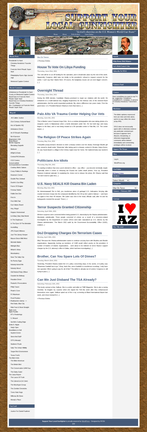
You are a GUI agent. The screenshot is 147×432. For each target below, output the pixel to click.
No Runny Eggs (16, 261)
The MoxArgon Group (18, 385)
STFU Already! (16, 340)
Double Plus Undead (18, 179)
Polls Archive (75, 34)
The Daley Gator (16, 372)
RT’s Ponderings (16, 314)
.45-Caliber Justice (17, 118)
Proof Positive (15, 298)
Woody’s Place (16, 400)
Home (56, 34)
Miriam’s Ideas (16, 249)
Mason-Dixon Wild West (19, 238)
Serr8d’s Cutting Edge (18, 322)
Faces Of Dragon (17, 186)
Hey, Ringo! (15, 208)
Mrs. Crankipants (15, 105)
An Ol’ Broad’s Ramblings (19, 133)
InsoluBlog (14, 227)
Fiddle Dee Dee (16, 193)
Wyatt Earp (13, 97)
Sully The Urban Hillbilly (19, 348)
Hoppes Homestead (18, 212)
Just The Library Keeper (19, 235)
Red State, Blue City (18, 303)
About (64, 34)
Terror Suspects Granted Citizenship (64, 207)
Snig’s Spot (14, 327)
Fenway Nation (16, 190)
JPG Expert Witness (18, 231)
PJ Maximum (15, 294)
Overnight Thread (50, 90)
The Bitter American (17, 361)
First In (13, 197)
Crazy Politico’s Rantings (19, 171)
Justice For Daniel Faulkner (20, 411)
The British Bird (16, 364)
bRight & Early (16, 153)
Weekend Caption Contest (20, 81)
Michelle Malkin (16, 242)
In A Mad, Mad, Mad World (20, 216)
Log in (116, 159)
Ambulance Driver (17, 129)
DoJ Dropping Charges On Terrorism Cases (69, 233)
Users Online (89, 34)
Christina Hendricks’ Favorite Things (21, 64)
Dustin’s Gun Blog (17, 182)
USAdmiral (12, 92)
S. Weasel (14, 318)
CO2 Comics (15, 160)
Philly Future (15, 287)
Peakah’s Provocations (19, 283)
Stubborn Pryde (16, 344)
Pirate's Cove (15, 290)
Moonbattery (15, 253)
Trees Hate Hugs (17, 392)
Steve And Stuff (16, 336)
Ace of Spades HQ (17, 125)
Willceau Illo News (17, 396)
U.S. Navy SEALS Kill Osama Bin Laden (66, 184)
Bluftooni (14, 149)
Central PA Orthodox (18, 156)
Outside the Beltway (18, 276)
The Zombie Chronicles (19, 388)
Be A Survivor (15, 136)
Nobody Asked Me (17, 264)
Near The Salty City (17, 257)
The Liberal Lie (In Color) (19, 381)
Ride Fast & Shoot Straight (20, 307)
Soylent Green (16, 333)
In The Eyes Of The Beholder (21, 223)
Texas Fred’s (15, 355)
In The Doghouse (17, 220)
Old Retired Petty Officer (19, 272)
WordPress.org (119, 163)
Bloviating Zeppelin (17, 145)
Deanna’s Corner (17, 175)
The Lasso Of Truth (17, 377)
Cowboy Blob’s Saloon (18, 167)
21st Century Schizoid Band (20, 121)
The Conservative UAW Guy (21, 368)
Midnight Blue (15, 246)
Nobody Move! (16, 268)
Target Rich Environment (19, 351)
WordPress (86, 421)
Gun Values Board (17, 205)
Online (118, 173)
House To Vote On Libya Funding (61, 67)
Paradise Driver (16, 279)
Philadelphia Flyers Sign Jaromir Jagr (22, 76)
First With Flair (16, 201)
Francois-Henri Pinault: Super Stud (21, 70)
